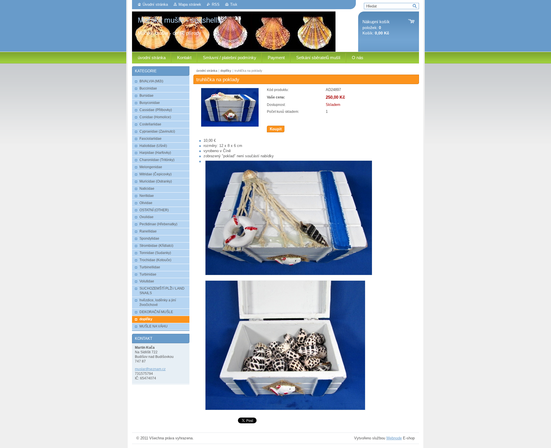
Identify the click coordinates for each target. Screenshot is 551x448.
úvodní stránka (206, 70)
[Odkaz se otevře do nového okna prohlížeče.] (230, 125)
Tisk (233, 4)
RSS (216, 4)
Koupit (276, 129)
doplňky (225, 70)
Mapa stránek (190, 4)
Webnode (394, 438)
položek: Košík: (376, 27)
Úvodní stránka (155, 4)
